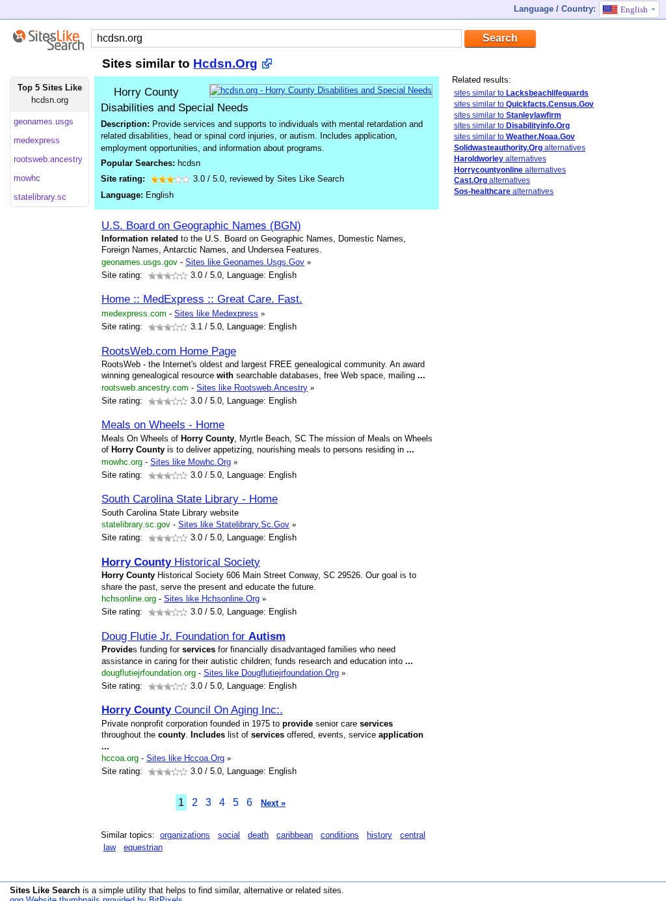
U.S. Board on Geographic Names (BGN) (201, 225)
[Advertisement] (549, 412)
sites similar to (521, 93)
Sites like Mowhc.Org (190, 462)
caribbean (294, 835)
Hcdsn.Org (225, 63)
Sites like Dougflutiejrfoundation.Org (271, 673)
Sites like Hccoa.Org (185, 758)
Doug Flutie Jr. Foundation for (193, 636)
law (109, 847)
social (229, 835)
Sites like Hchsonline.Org (212, 598)
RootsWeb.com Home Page (168, 350)
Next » (273, 803)
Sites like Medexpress (216, 313)
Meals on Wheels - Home (162, 424)
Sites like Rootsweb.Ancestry (252, 388)
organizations (185, 835)
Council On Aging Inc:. (192, 709)
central (412, 835)
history (379, 835)
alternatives (519, 147)
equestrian (143, 847)
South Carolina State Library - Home (189, 498)
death (258, 835)
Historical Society (180, 561)
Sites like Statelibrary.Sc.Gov (233, 524)
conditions (340, 835)
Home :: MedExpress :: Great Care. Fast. (201, 298)
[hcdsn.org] (321, 90)
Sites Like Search (45, 890)
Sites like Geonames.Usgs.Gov (244, 262)
